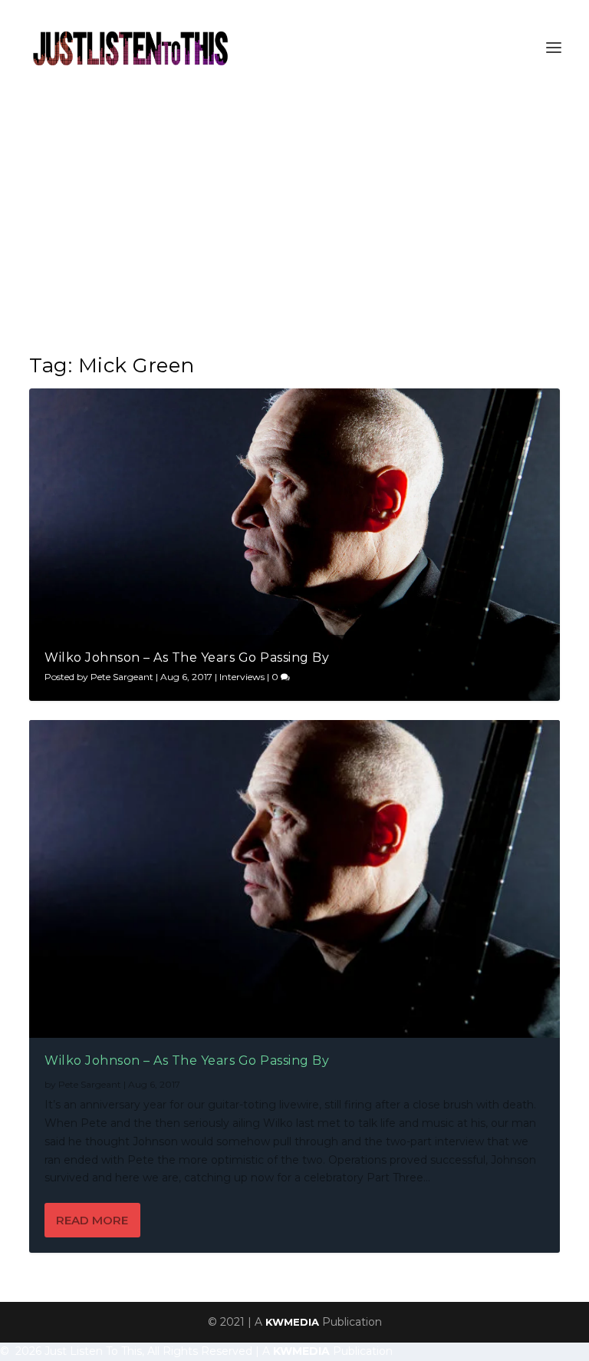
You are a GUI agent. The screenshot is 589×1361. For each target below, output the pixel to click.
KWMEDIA (292, 1322)
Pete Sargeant (121, 676)
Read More (92, 1220)
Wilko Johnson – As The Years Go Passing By (186, 657)
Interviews (242, 676)
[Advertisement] (294, 210)
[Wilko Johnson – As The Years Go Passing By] (294, 879)
